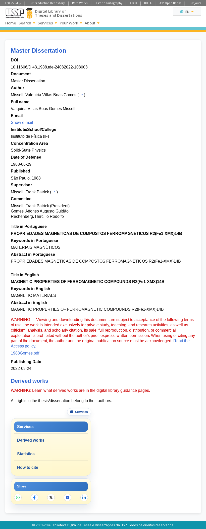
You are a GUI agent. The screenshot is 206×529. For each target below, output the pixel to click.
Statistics (26, 454)
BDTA (147, 3)
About (90, 22)
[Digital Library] (29, 13)
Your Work (69, 22)
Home (10, 22)
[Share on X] (51, 497)
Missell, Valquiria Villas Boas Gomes (43, 95)
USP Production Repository (46, 3)
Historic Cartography (108, 3)
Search (25, 22)
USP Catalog (13, 3)
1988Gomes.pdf (25, 353)
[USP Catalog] (81, 94)
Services (45, 22)
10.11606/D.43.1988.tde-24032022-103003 (49, 67)
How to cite (27, 467)
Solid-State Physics (28, 150)
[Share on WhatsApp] (18, 497)
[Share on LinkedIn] (84, 497)
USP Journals (196, 3)
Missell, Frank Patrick (30, 192)
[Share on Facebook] (34, 497)
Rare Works (79, 3)
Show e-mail (22, 122)
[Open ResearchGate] (67, 497)
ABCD (133, 3)
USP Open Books (170, 3)
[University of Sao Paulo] (14, 13)
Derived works (30, 440)
